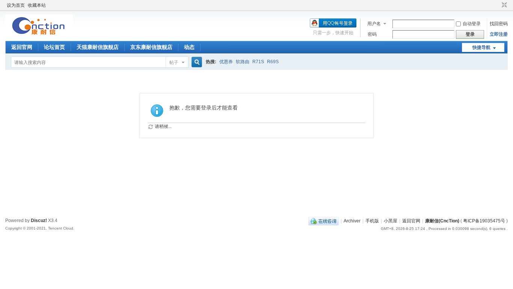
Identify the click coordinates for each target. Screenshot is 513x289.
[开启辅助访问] (497, 5)
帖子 (173, 62)
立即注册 (499, 34)
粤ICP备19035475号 (484, 221)
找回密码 (499, 23)
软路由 (242, 61)
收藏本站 (37, 5)
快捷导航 (481, 47)
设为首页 (16, 5)
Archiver (352, 221)
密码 (372, 34)
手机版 (372, 221)
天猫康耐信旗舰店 (98, 47)
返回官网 (21, 47)
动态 (189, 47)
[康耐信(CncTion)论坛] (39, 35)
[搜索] (196, 62)
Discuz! (39, 220)
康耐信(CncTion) (442, 221)
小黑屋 (390, 221)
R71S (258, 61)
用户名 (374, 23)
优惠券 (226, 61)
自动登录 (472, 23)
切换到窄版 (503, 5)
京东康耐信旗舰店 (151, 47)
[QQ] (323, 221)
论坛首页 (54, 47)
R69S (273, 61)
